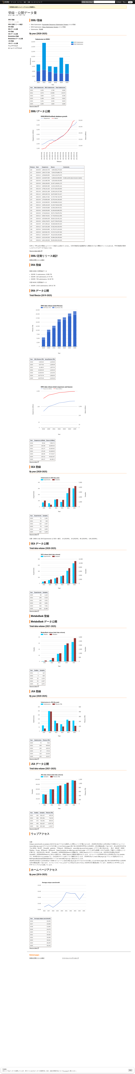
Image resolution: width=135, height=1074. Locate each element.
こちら (66, 1071)
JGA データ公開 (13, 43)
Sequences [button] (45, 167)
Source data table (35, 251)
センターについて (36, 2)
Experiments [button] (37, 515)
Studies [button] (36, 670)
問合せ (125, 2)
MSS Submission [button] (49, 87)
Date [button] (37, 167)
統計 (25, 2)
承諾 (130, 1070)
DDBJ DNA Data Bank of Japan (6, 2)
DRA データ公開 (13, 29)
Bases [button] (53, 167)
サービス (13, 2)
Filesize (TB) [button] (46, 740)
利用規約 (119, 2)
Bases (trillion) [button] (50, 440)
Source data (33, 106)
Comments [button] (66, 167)
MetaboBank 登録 (13, 36)
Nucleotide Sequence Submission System (55, 24)
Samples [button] (45, 515)
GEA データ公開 (13, 34)
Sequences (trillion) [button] (39, 440)
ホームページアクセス (15, 48)
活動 (28, 2)
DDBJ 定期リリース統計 (15, 24)
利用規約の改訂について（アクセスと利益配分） (22, 7)
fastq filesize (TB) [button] (50, 359)
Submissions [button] (38, 740)
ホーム (9, 15)
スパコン (20, 2)
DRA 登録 (11, 26)
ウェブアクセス (13, 45)
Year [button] (31, 87)
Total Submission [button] (60, 87)
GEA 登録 (11, 31)
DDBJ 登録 (11, 19)
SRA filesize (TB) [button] (39, 359)
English (130, 2)
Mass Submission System (50, 27)
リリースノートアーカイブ (70, 958)
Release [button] (32, 167)
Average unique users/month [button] (42, 918)
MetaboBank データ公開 (15, 38)
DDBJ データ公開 (13, 22)
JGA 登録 (11, 41)
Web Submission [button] (39, 87)
